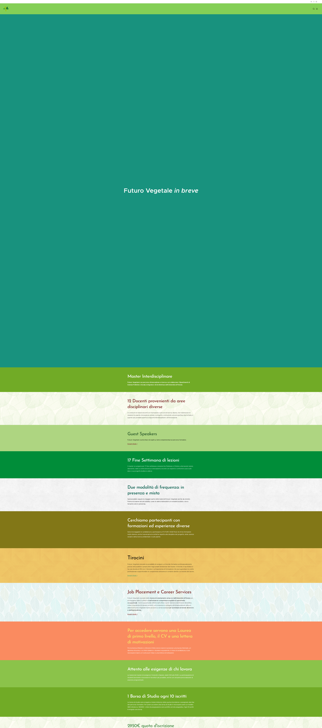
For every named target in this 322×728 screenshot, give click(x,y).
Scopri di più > (132, 444)
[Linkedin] (316, 1)
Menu (317, 8)
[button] (313, 9)
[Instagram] (314, 1)
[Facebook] (311, 1)
